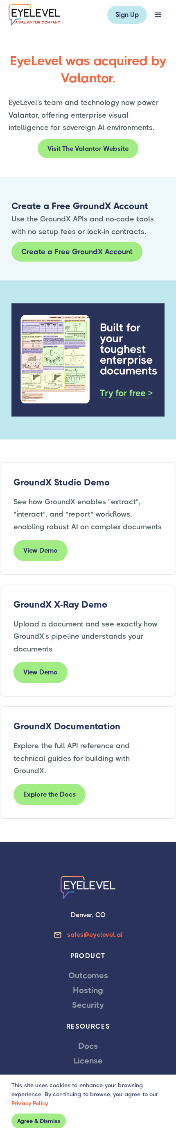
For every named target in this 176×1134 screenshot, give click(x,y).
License (88, 1061)
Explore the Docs (49, 794)
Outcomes (88, 975)
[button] (158, 14)
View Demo (40, 550)
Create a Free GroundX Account (77, 252)
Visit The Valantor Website (88, 149)
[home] (34, 14)
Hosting (88, 990)
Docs (88, 1046)
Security (88, 1005)
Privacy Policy (29, 1103)
